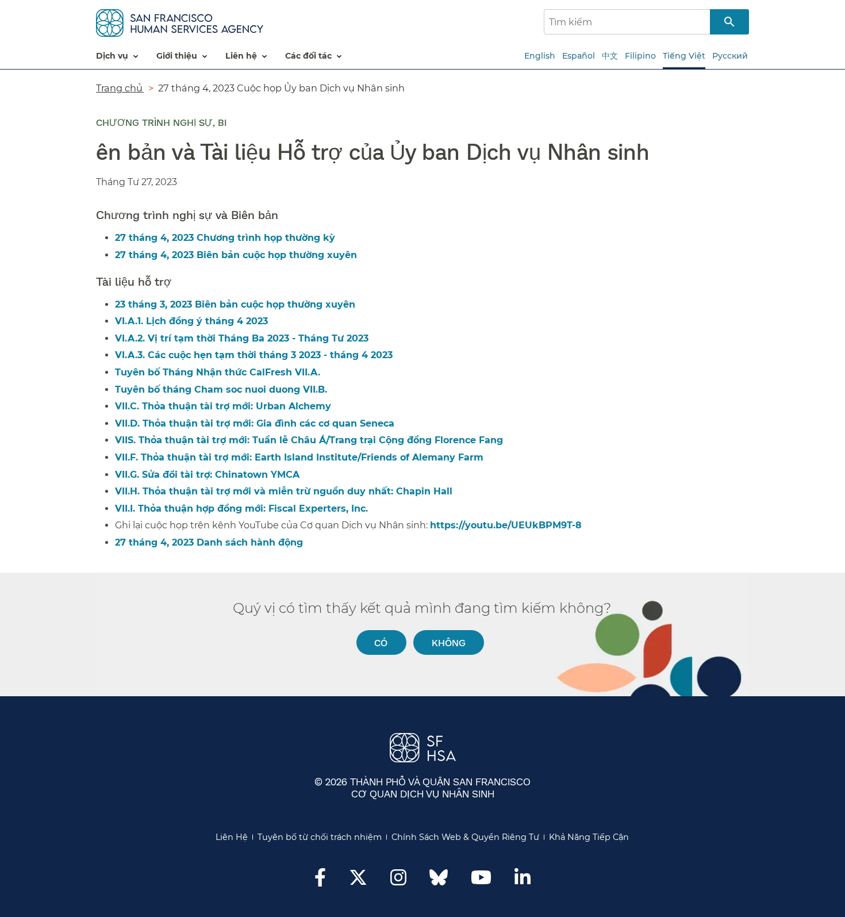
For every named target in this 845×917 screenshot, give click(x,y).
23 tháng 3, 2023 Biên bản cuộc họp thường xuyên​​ (235, 304)
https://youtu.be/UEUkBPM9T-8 (506, 525)
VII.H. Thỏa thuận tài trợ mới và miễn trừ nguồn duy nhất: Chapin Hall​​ (284, 491)
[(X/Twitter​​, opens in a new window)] (358, 881)
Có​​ (381, 642)
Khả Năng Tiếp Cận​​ (589, 837)
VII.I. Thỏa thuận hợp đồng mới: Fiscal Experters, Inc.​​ (242, 508)
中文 (610, 56)
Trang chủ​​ (120, 88)
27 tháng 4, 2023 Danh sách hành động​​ (209, 542)
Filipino (640, 56)
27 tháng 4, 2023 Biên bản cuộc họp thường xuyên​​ (236, 255)
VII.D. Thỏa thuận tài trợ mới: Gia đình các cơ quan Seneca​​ (255, 423)
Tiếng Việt (684, 56)
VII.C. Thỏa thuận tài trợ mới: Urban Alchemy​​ (223, 406)
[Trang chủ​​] (179, 21)
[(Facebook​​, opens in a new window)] (320, 881)
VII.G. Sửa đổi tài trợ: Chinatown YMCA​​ (208, 474)
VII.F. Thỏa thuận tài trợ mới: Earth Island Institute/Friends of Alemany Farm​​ (300, 457)
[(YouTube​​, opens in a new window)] (481, 881)
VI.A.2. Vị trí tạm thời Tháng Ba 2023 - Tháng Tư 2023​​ (242, 338)
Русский (730, 56)
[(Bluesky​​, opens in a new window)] (438, 883)
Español (578, 56)
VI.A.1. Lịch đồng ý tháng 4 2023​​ (192, 321)
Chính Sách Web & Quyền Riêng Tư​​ (465, 837)
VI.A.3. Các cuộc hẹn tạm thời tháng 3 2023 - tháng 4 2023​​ (254, 355)
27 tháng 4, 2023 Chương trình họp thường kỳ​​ (225, 237)
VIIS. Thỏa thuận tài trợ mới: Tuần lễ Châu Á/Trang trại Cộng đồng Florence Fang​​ (309, 440)
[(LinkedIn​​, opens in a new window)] (522, 881)
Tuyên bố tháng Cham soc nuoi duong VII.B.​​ (221, 389)
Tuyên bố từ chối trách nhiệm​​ (320, 837)
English (539, 56)
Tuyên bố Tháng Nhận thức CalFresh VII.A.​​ (218, 372)
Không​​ (449, 642)
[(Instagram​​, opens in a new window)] (398, 881)
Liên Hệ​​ (232, 837)
